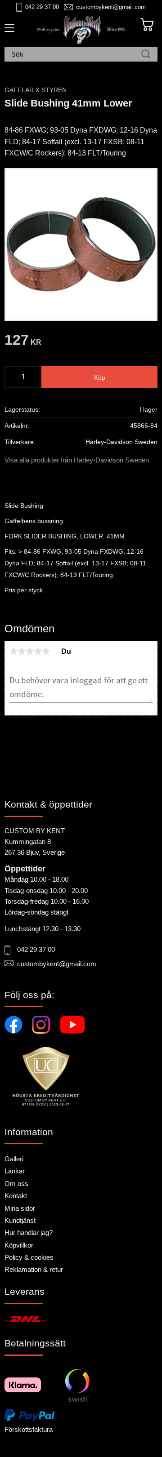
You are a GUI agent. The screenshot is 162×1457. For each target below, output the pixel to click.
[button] (8, 31)
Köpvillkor (18, 1245)
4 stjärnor (38, 651)
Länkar (14, 1171)
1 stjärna (13, 651)
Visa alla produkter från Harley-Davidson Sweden (76, 460)
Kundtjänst (20, 1220)
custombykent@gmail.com (111, 7)
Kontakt (15, 1195)
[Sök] (145, 55)
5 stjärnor (46, 651)
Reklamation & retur (33, 1269)
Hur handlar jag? (28, 1232)
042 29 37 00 (42, 7)
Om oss (16, 1183)
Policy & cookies (29, 1257)
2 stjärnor (22, 651)
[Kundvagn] (147, 24)
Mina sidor (19, 1208)
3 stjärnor (30, 651)
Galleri (13, 1159)
